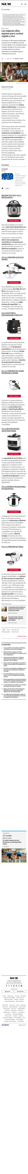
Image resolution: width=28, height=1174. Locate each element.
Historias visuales (22, 1006)
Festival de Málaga (17, 1017)
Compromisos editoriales (10, 1001)
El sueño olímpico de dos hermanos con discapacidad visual (12, 842)
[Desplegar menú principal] (25, 4)
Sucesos (17, 1005)
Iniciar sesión (22, 4)
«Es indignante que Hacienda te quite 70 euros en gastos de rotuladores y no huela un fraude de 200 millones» (15, 696)
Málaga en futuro (7, 1012)
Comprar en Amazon (14, 220)
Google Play (21, 991)
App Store (8, 991)
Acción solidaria (21, 1012)
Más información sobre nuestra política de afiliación (13, 24)
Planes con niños (8, 1015)
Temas (4, 629)
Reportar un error (22, 636)
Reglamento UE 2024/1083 (9, 997)
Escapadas (15, 1015)
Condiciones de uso (20, 997)
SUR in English (5, 1005)
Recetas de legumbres (6, 631)
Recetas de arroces (15, 629)
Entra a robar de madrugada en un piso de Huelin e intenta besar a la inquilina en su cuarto (15, 664)
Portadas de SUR (6, 1008)
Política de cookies (19, 1001)
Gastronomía (5, 1006)
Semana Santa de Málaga (10, 1019)
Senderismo (21, 1015)
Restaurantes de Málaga (18, 1014)
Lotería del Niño (21, 1021)
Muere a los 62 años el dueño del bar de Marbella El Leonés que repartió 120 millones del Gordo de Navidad (14, 690)
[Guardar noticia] (2, 58)
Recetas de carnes (15, 631)
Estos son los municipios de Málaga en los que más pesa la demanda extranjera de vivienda (15, 670)
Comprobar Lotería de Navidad (10, 1021)
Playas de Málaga (19, 1019)
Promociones (12, 1005)
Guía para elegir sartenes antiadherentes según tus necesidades (15, 618)
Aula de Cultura (9, 1014)
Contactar (4, 996)
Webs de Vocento (22, 1025)
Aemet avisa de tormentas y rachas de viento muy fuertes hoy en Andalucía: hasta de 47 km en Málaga (14, 659)
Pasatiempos (23, 1005)
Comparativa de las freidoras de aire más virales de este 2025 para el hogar (16, 608)
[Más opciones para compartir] (11, 59)
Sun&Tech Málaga (21, 1008)
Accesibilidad (23, 996)
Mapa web (22, 999)
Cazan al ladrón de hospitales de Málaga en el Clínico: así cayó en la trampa (14, 648)
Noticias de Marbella (13, 1006)
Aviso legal (17, 996)
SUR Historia (20, 1010)
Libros (24, 1017)
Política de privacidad (8, 999)
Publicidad (16, 999)
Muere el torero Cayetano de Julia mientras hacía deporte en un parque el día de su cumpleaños (15, 653)
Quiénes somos (10, 996)
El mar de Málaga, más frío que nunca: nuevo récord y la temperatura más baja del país (14, 675)
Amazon (8, 629)
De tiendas (6, 9)
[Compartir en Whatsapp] (8, 59)
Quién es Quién (14, 1010)
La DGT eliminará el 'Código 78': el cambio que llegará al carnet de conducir (15, 685)
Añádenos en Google (19, 58)
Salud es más (13, 1008)
